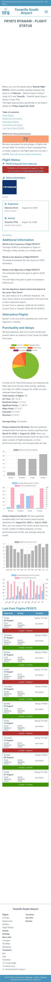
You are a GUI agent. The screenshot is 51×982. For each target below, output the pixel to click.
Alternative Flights (10, 122)
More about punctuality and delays (25, 154)
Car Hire (29, 918)
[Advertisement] (25, 57)
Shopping (6, 947)
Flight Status (8, 115)
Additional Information (12, 118)
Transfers (6, 960)
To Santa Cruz (8, 966)
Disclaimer (28, 977)
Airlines (5, 924)
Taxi (4, 956)
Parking (5, 934)
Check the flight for (26, 171)
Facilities (6, 943)
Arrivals (5, 918)
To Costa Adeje (9, 963)
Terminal (30, 914)
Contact (36, 977)
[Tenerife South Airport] (5, 11)
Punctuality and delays (12, 125)
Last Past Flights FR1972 (13, 128)
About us (43, 977)
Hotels (5, 930)
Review (29, 921)
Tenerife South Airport (26, 11)
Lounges (6, 940)
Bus (4, 953)
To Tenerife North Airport (13, 969)
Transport (7, 950)
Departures (7, 921)
